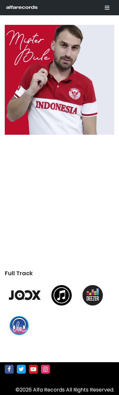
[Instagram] (45, 369)
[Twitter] (21, 369)
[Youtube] (33, 369)
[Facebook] (9, 369)
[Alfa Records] (22, 7)
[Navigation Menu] (107, 8)
